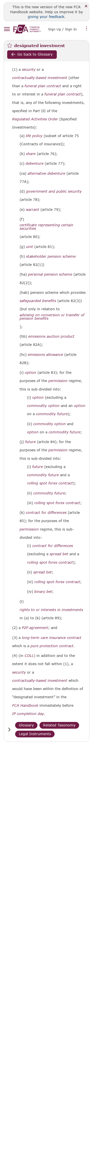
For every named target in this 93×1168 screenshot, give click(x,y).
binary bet (43, 591)
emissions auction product (51, 336)
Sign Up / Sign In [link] (62, 29)
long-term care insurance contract (51, 637)
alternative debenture (46, 173)
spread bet (59, 554)
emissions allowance (45, 354)
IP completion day (28, 713)
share (30, 154)
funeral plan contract (43, 86)
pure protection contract (52, 646)
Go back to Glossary (35, 54)
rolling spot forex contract (50, 483)
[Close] (86, 6)
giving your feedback (46, 16)
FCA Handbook (25, 705)
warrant (32, 209)
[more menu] (86, 29)
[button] (9, 729)
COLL (29, 655)
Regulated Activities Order (35, 119)
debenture (34, 163)
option (30, 372)
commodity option (43, 405)
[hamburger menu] (7, 29)
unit (29, 246)
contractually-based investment (39, 77)
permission (57, 381)
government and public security (54, 191)
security (28, 69)
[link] (27, 29)
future (30, 442)
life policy (34, 136)
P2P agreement (35, 627)
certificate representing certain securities (46, 226)
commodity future (52, 414)
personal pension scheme (50, 274)
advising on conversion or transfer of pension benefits (52, 316)
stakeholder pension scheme (51, 256)
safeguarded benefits (38, 301)
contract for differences (46, 512)
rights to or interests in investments (51, 610)
